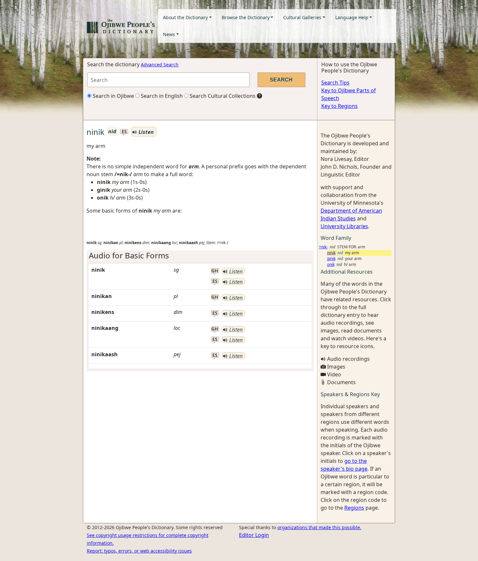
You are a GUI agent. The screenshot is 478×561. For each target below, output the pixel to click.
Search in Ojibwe (112, 95)
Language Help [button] (351, 17)
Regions (354, 507)
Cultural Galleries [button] (302, 17)
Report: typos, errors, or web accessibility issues (139, 551)
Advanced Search (160, 64)
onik (331, 264)
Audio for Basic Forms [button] (129, 255)
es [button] (124, 132)
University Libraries (344, 226)
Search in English (161, 95)
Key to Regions (339, 106)
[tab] (200, 255)
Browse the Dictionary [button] (246, 17)
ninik (331, 252)
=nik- (323, 247)
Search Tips (335, 82)
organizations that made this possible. (319, 527)
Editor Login (254, 535)
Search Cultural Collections (222, 95)
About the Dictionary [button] (185, 17)
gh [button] (214, 271)
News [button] (169, 34)
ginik (331, 258)
